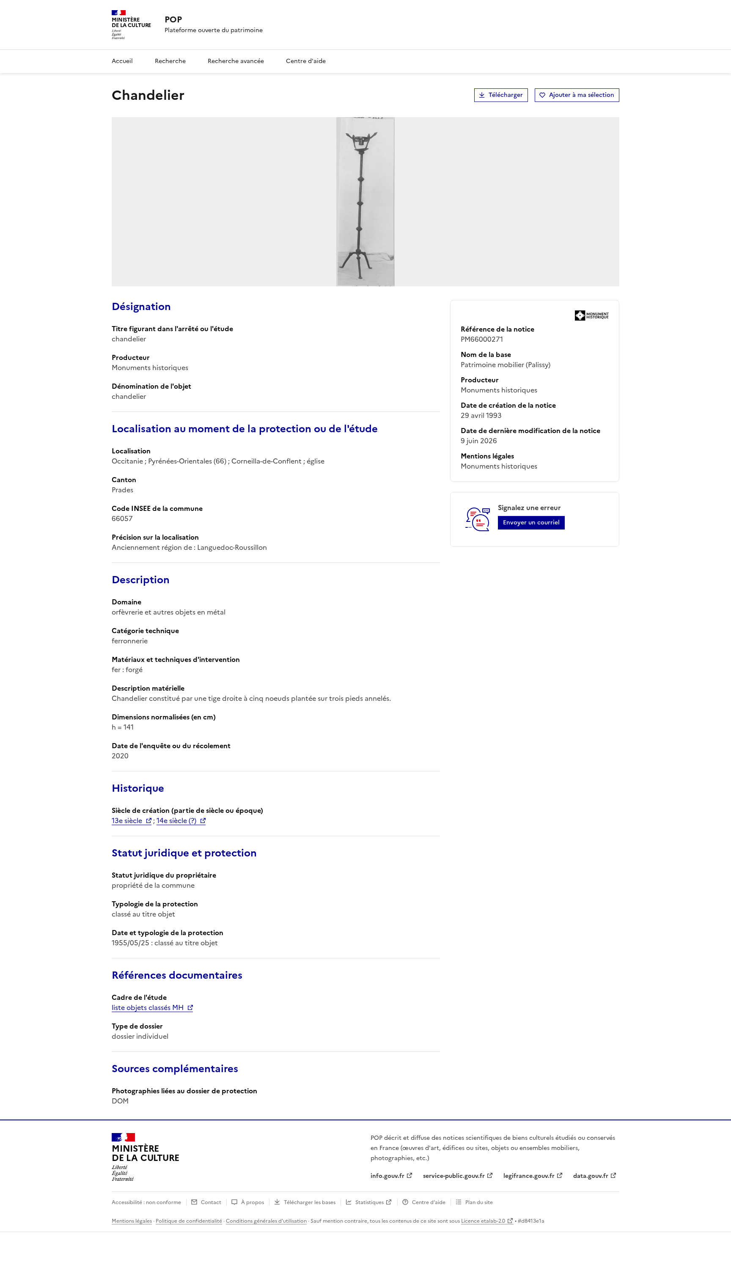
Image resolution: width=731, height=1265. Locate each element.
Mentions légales (132, 1221)
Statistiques (369, 1202)
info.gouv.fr (387, 1176)
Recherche (170, 61)
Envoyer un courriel (531, 522)
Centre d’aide (428, 1202)
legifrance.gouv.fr (529, 1176)
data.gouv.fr (590, 1176)
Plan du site (479, 1202)
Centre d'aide (306, 61)
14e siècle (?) (176, 820)
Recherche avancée (236, 61)
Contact (211, 1202)
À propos (252, 1202)
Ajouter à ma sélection (581, 95)
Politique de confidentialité (189, 1221)
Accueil (122, 61)
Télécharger (506, 95)
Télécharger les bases (309, 1202)
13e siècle (127, 820)
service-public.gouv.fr (454, 1176)
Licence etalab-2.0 (483, 1221)
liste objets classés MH (148, 1007)
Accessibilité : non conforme (146, 1202)
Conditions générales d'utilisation (266, 1221)
